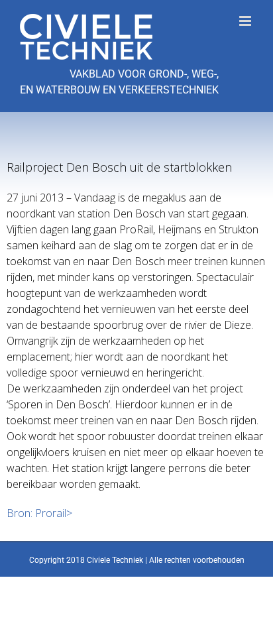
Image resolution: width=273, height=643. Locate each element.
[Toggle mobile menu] (246, 21)
